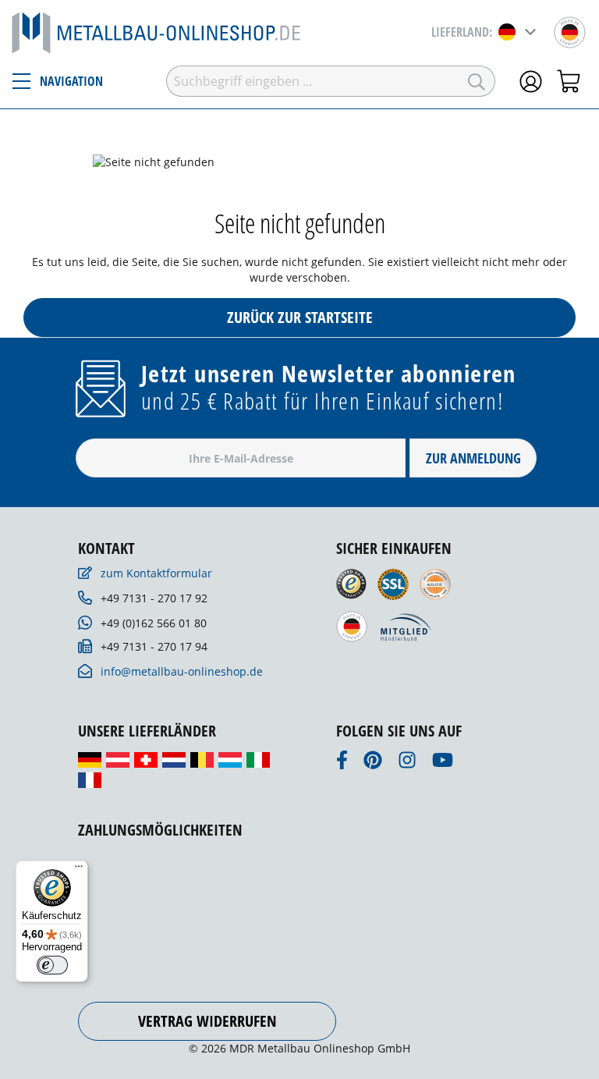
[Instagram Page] (407, 763)
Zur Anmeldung (473, 458)
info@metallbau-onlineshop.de (182, 671)
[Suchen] (477, 81)
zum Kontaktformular (156, 573)
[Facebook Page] (342, 763)
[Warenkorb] (571, 79)
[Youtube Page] (442, 763)
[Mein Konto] (531, 79)
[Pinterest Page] (372, 763)
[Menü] (78, 870)
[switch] (52, 965)
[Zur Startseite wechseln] (156, 31)
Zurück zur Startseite (300, 317)
